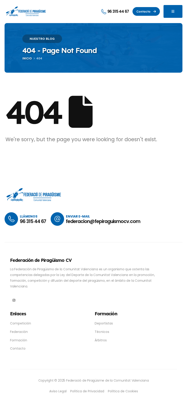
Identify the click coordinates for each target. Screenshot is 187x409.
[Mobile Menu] (173, 11)
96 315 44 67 (33, 221)
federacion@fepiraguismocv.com (103, 221)
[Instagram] (14, 300)
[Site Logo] (26, 11)
